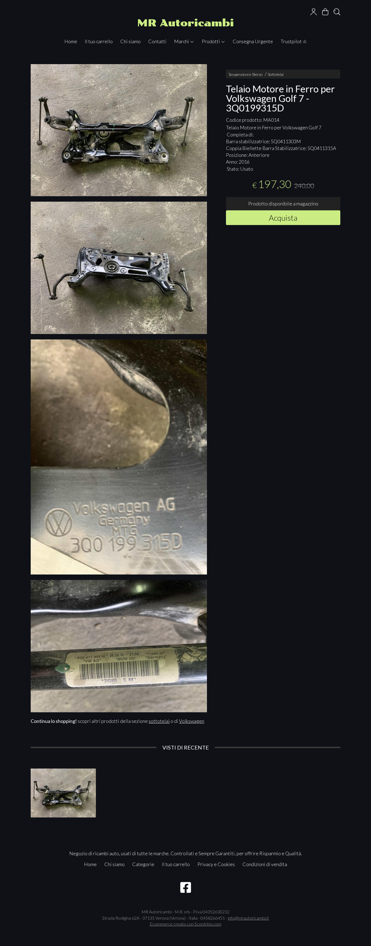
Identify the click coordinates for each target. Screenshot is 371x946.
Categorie (143, 864)
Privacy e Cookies (216, 864)
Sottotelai (276, 74)
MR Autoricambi (185, 23)
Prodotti (211, 41)
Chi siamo (130, 41)
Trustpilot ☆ (294, 41)
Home (70, 41)
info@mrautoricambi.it (248, 917)
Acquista (283, 217)
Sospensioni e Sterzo (246, 74)
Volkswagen (191, 721)
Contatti (157, 41)
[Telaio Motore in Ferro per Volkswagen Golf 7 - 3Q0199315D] (119, 130)
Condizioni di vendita (265, 864)
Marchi (182, 41)
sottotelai (159, 721)
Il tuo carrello (99, 41)
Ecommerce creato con (185, 923)
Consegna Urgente (253, 41)
